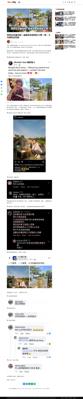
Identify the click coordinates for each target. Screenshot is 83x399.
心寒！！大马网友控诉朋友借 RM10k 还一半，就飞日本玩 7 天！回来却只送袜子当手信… (70, 19)
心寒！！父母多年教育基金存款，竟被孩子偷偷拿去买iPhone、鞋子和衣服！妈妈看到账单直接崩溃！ (70, 24)
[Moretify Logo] (12, 2)
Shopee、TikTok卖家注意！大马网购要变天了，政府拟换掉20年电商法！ (70, 36)
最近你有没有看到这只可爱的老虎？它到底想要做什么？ (70, 47)
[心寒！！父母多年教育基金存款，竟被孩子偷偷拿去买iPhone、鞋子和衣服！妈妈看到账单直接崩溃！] (59, 24)
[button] (74, 2)
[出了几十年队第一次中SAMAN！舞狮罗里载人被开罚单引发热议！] (59, 13)
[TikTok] (67, 2)
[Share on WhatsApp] (29, 384)
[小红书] (71, 2)
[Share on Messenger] (26, 384)
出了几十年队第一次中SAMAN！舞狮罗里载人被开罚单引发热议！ (69, 13)
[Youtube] (69, 2)
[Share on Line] (34, 384)
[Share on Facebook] (24, 384)
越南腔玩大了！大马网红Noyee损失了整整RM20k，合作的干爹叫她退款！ (70, 42)
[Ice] (8, 41)
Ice (11, 41)
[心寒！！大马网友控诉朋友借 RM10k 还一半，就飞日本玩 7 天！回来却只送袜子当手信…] (59, 19)
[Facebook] (63, 2)
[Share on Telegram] (32, 384)
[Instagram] (65, 2)
